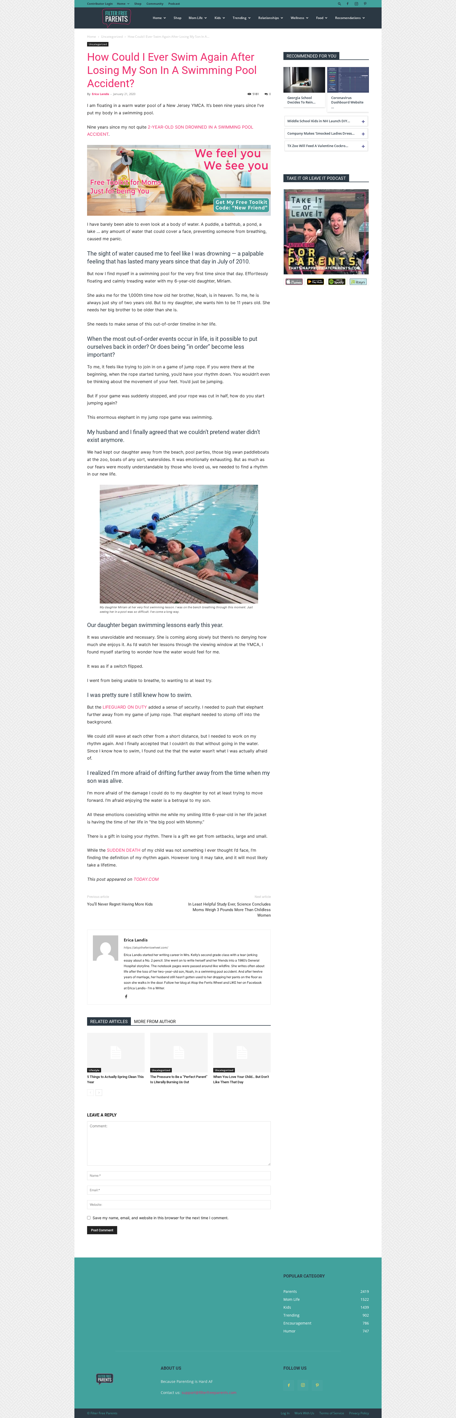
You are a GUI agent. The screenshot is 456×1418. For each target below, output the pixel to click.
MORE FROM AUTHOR (155, 1021)
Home (121, 4)
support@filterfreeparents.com (209, 1392)
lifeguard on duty (125, 707)
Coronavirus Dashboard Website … (347, 102)
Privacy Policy (359, 1413)
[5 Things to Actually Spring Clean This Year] (116, 1052)
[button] (340, 4)
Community (154, 4)
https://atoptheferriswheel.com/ (146, 947)
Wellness (297, 18)
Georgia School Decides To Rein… (301, 100)
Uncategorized (112, 36)
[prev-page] (90, 1092)
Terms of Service (331, 1413)
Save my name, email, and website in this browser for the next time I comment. (161, 1218)
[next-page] (99, 1092)
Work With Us (304, 1413)
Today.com (146, 879)
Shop (137, 4)
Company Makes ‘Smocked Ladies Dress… (321, 133)
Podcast (174, 4)
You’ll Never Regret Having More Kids (120, 904)
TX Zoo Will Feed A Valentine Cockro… (317, 145)
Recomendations (348, 18)
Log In (285, 1413)
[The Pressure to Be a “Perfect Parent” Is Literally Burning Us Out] (179, 1052)
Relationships (268, 18)
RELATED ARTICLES (109, 1021)
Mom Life (196, 18)
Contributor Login (100, 4)
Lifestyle (94, 1070)
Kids (218, 18)
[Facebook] (348, 3)
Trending (239, 18)
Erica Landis (100, 94)
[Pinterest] (365, 3)
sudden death (123, 850)
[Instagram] (356, 3)
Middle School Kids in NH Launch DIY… (318, 121)
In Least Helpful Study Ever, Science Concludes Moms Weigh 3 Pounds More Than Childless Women (229, 910)
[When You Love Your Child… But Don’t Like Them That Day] (242, 1052)
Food (319, 18)
